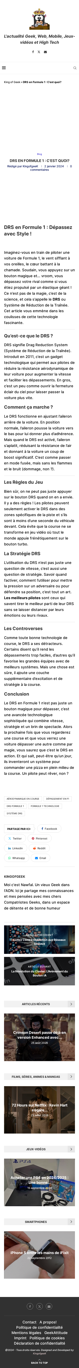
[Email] (45, 51)
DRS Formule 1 (15, 806)
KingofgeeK (30, 166)
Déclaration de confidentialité (39, 1343)
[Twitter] (38, 51)
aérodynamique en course (23, 798)
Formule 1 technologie (45, 806)
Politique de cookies (47, 1338)
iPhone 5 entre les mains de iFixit (40, 1253)
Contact (29, 1322)
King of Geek (12, 82)
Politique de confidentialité (39, 1327)
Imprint (20, 1338)
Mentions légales (26, 1333)
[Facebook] (33, 51)
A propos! (48, 1322)
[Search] (75, 68)
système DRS (14, 813)
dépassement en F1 (57, 798)
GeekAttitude (56, 1333)
